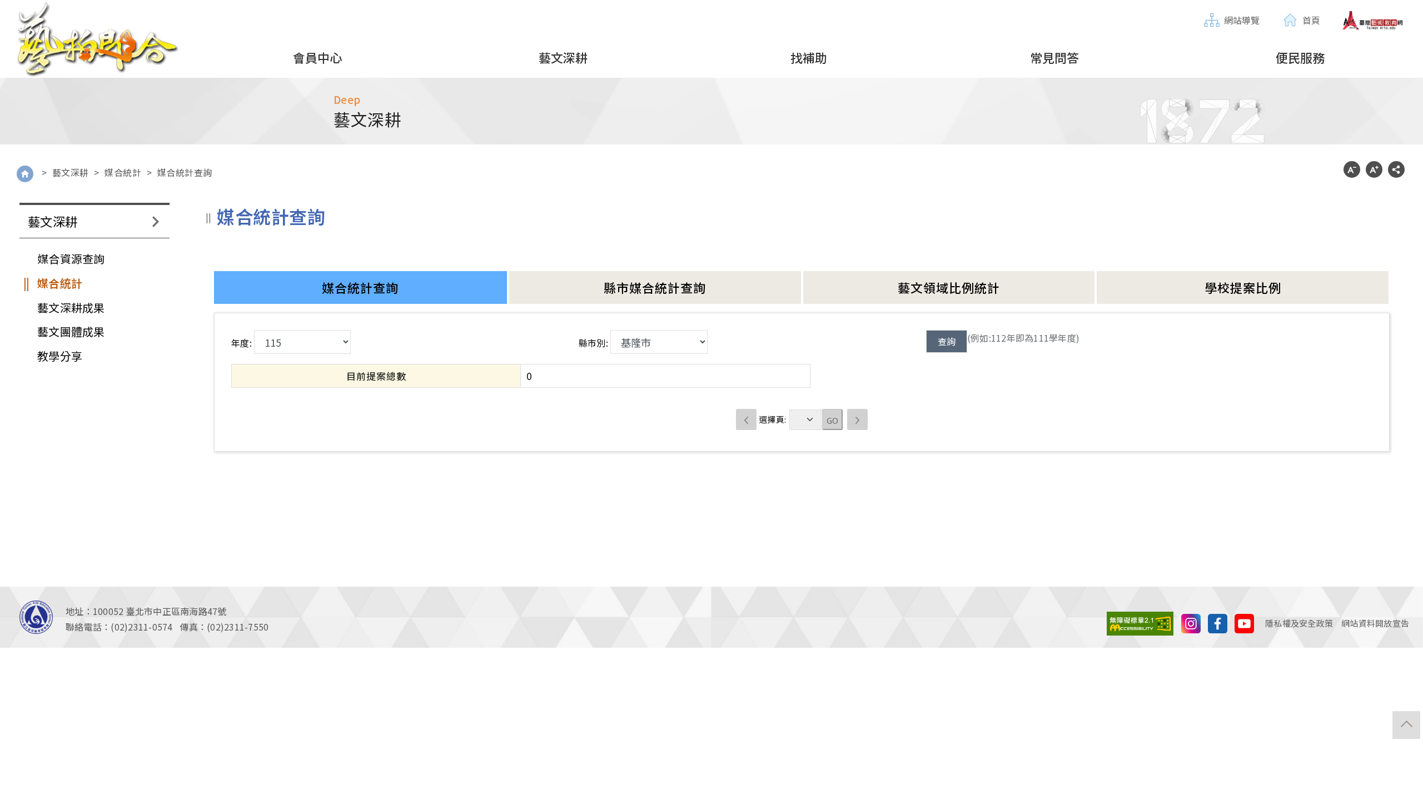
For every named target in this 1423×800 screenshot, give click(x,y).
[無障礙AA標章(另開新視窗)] (1140, 622)
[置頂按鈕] (1406, 725)
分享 (1396, 169)
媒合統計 (123, 172)
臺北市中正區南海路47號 (176, 611)
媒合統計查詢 (184, 172)
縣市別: (593, 342)
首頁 (1311, 20)
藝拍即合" (97, 39)
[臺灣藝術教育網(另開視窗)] (1373, 20)
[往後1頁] (857, 419)
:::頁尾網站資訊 (30, 593)
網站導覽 (1242, 20)
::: (1207, 9)
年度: (241, 342)
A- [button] (1352, 169)
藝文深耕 (70, 172)
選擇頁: (772, 419)
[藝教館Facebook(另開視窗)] (1217, 622)
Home (25, 174)
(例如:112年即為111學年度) (1023, 337)
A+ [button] (1374, 169)
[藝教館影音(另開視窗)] (1191, 622)
